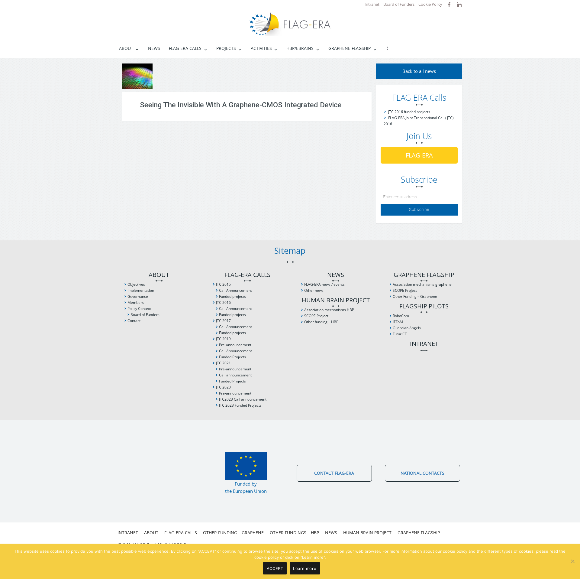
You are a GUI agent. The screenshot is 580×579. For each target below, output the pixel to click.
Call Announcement (235, 290)
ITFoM (398, 321)
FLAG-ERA (419, 155)
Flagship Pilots (424, 306)
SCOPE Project (316, 315)
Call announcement (235, 375)
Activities (261, 48)
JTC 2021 (223, 363)
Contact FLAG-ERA (334, 473)
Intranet (372, 4)
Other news (314, 290)
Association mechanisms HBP (329, 309)
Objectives (136, 284)
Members (135, 302)
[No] (572, 561)
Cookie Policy (430, 4)
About (126, 48)
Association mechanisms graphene (422, 284)
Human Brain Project (336, 300)
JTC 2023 (223, 387)
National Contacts (422, 473)
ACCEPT (275, 568)
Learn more (304, 568)
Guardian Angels (407, 327)
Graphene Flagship (349, 48)
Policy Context (139, 308)
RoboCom (401, 315)
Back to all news (419, 71)
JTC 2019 (223, 338)
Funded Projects (232, 356)
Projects (226, 48)
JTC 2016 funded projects (409, 111)
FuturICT (400, 334)
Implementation (140, 290)
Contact (133, 320)
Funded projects (232, 296)
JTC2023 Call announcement (242, 399)
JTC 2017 (223, 320)
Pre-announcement (235, 344)
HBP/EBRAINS (300, 48)
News (154, 48)
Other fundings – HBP (294, 532)
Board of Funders (398, 4)
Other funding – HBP (321, 321)
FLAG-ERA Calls (185, 48)
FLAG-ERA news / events (324, 284)
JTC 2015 (223, 284)
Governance (137, 296)
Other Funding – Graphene (415, 296)
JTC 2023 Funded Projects (240, 405)
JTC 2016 (223, 302)
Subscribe (419, 209)
